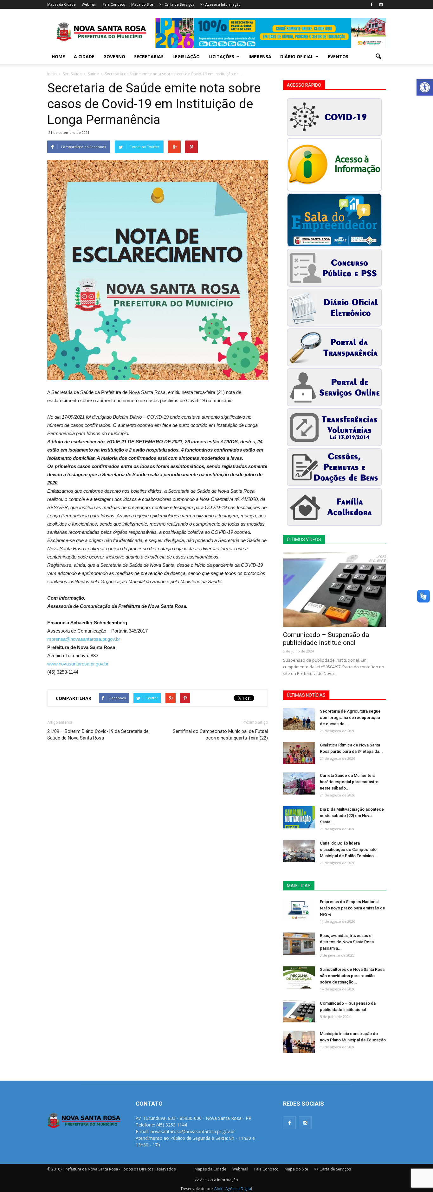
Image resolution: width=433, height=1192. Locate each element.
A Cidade (84, 56)
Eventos (338, 56)
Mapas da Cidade (61, 4)
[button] (425, 87)
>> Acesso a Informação (220, 4)
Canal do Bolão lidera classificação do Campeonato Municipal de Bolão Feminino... (349, 849)
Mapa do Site (142, 4)
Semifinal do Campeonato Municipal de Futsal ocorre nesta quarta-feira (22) (220, 734)
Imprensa (260, 56)
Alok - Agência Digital (233, 1188)
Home (58, 56)
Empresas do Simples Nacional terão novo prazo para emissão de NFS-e (352, 908)
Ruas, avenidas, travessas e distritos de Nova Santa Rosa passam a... (347, 942)
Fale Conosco (114, 4)
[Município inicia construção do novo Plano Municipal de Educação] (299, 1042)
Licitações (221, 56)
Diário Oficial (296, 56)
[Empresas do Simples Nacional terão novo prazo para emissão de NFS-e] (299, 910)
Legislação (186, 56)
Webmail (89, 4)
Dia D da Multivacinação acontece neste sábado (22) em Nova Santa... (352, 815)
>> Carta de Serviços (176, 4)
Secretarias (149, 56)
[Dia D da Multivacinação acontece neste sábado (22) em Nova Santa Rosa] (299, 817)
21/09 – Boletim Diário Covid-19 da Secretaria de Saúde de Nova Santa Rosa (98, 734)
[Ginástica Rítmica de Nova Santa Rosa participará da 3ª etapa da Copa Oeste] (299, 753)
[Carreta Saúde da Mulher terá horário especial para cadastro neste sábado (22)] (299, 783)
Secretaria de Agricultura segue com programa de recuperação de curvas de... (350, 717)
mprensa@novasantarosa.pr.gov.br (83, 639)
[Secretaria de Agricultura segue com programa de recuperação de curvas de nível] (299, 719)
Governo (114, 56)
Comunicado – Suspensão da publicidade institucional (326, 638)
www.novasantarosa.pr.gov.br (77, 663)
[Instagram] (381, 4)
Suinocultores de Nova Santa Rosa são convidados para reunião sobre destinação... (352, 975)
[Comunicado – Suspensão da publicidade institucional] (334, 589)
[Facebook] (371, 4)
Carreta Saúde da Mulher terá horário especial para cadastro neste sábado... (349, 781)
